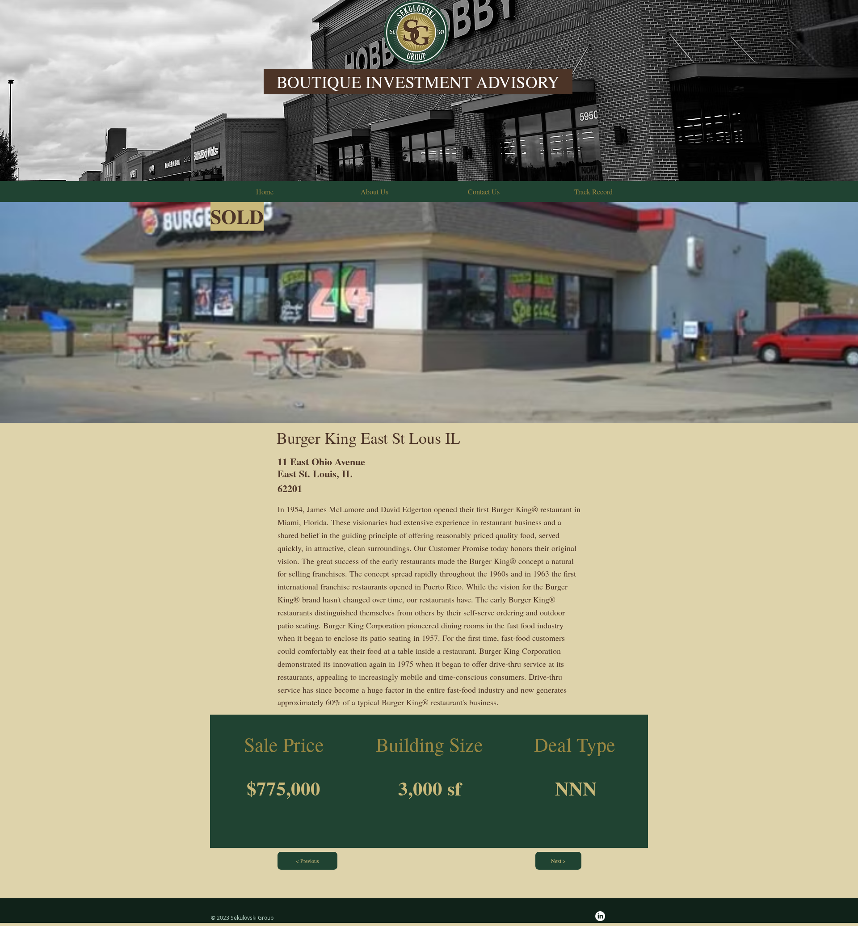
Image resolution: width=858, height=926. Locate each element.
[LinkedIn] (600, 916)
